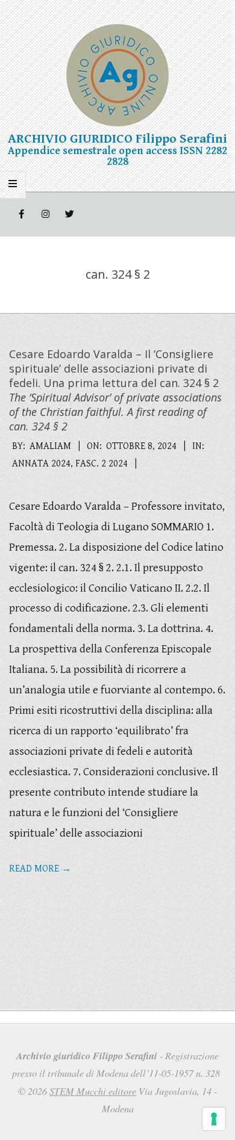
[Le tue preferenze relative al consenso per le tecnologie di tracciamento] (213, 1118)
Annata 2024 (41, 463)
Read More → (40, 869)
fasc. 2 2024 (101, 463)
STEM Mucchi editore (92, 1091)
